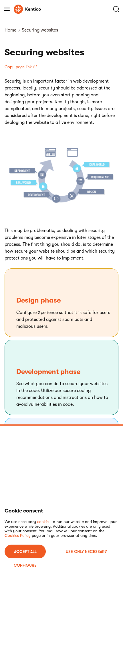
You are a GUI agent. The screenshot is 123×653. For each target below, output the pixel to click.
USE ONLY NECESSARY (86, 551)
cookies (43, 521)
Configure (25, 565)
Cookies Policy (18, 535)
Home (10, 30)
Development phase (48, 372)
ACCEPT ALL (25, 551)
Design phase (38, 300)
